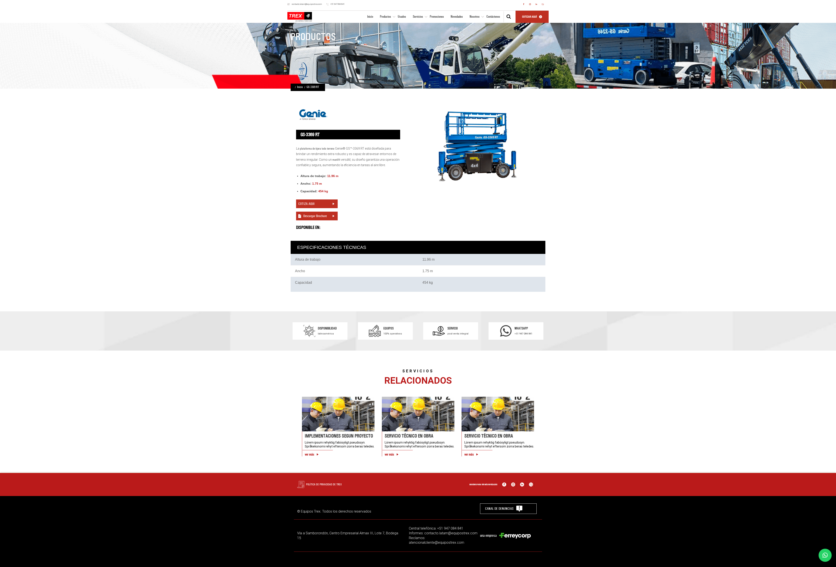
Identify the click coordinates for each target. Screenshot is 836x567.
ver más (309, 454)
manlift (336, 160)
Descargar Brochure (315, 216)
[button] (825, 555)
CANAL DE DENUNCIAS (499, 508)
